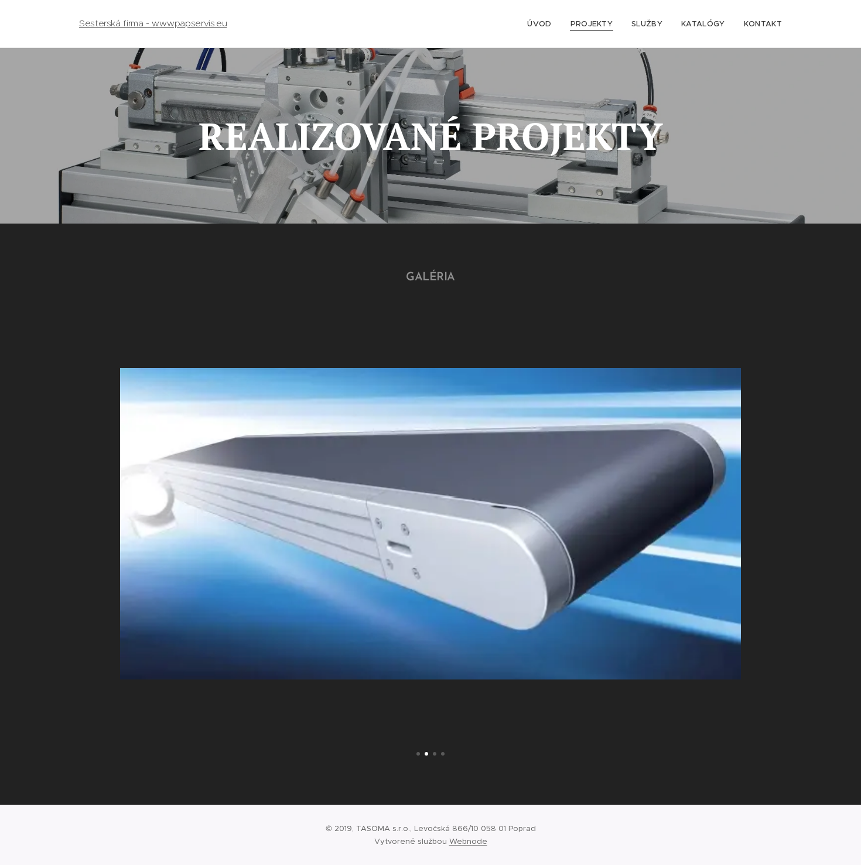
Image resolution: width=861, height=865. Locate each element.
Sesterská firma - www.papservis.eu (153, 23)
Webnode (468, 841)
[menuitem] (542, 24)
